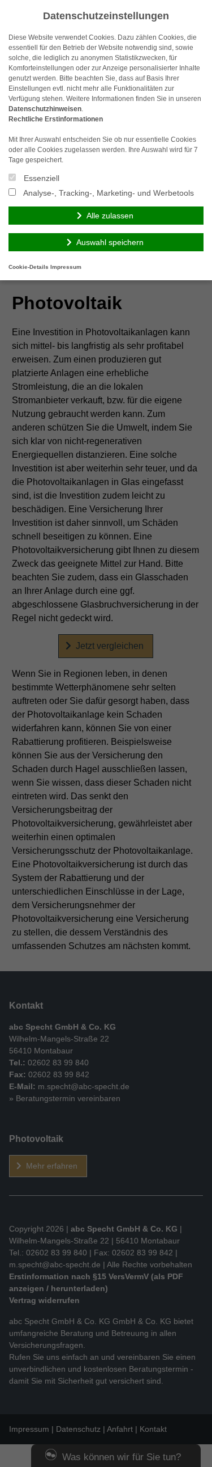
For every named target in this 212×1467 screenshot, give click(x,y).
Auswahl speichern (110, 242)
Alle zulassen (109, 215)
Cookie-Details (28, 267)
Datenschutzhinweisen (44, 109)
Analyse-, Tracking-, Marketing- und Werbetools (107, 192)
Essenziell (40, 178)
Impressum (65, 267)
